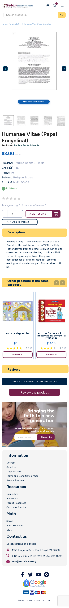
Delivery (10, 462)
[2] (7, 198)
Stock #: (7, 182)
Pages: (6, 172)
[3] (11, 198)
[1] (3, 198)
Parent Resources (16, 502)
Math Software (14, 525)
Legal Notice (13, 471)
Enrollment (12, 498)
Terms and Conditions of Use (22, 476)
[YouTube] (38, 574)
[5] (19, 198)
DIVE (9, 529)
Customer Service (16, 507)
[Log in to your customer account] (48, 5)
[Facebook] (22, 574)
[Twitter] (30, 574)
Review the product (35, 392)
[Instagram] (46, 574)
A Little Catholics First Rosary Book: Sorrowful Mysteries (51, 335)
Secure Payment (15, 480)
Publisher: (7, 145)
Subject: (7, 177)
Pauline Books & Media (26, 145)
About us (11, 467)
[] (62, 63)
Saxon (9, 521)
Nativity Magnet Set (17, 333)
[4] (15, 198)
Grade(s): (8, 168)
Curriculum (12, 494)
